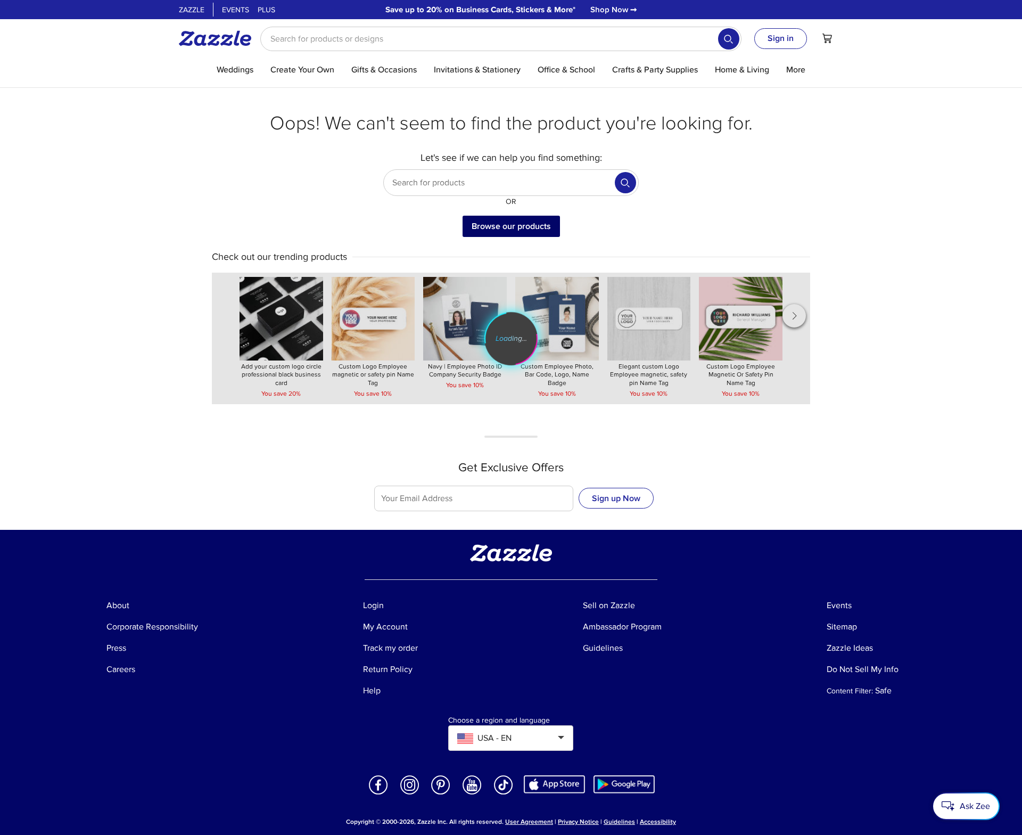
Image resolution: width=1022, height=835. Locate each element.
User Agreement (529, 822)
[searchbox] (500, 39)
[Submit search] (728, 39)
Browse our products (511, 226)
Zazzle (191, 9)
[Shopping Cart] (827, 38)
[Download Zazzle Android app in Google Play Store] (624, 783)
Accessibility (658, 822)
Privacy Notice (578, 822)
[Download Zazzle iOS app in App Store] (554, 783)
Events (235, 9)
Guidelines (619, 822)
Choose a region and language (499, 720)
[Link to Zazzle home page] (219, 38)
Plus (266, 9)
